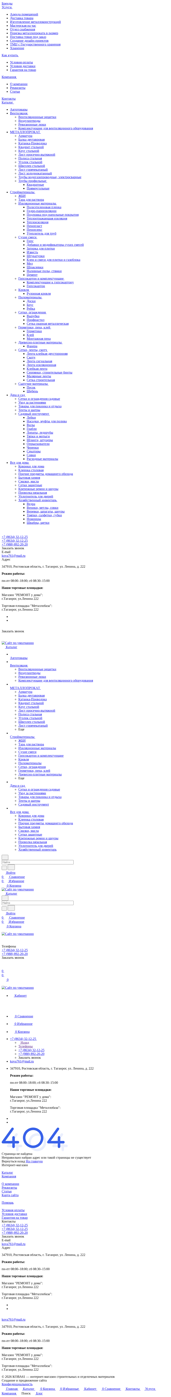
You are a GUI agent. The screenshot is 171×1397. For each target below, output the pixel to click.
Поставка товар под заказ (28, 37)
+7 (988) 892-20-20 (15, 544)
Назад (24, 1042)
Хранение (17, 48)
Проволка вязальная (32, 492)
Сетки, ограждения (32, 312)
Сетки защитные (30, 485)
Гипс (30, 241)
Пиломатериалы (30, 297)
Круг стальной (28, 151)
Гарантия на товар (23, 70)
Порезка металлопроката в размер (34, 33)
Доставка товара (21, 18)
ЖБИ (22, 196)
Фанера (32, 346)
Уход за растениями (32, 402)
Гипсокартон (36, 286)
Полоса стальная (30, 158)
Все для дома (19, 462)
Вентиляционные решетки (37, 117)
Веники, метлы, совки (42, 507)
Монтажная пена (39, 338)
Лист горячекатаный (33, 169)
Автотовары (19, 109)
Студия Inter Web (60, 1380)
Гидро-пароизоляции (42, 211)
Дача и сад (18, 395)
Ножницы (34, 519)
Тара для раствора (31, 199)
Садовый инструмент (34, 414)
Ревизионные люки (32, 124)
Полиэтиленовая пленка (44, 207)
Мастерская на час (23, 25)
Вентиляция (19, 113)
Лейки (31, 417)
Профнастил (35, 320)
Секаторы (34, 451)
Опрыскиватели (38, 444)
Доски (31, 301)
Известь (32, 252)
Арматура (25, 136)
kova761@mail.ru (13, 555)
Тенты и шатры (29, 410)
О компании (19, 84)
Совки (31, 455)
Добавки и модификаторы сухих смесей (55, 244)
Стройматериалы (22, 192)
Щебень (32, 391)
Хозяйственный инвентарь (37, 500)
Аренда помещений (24, 14)
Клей (30, 335)
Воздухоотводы (29, 121)
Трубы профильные (32, 181)
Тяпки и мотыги (38, 436)
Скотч (31, 357)
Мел (30, 263)
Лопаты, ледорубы (40, 432)
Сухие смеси (27, 237)
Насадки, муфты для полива (47, 421)
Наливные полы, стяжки (44, 271)
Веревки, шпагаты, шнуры (46, 511)
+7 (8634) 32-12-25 (15, 537)
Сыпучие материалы (33, 383)
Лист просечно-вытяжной (36, 154)
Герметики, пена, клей (34, 327)
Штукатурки (36, 256)
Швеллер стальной (31, 166)
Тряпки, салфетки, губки (44, 515)
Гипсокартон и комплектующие (41, 278)
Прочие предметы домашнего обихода (45, 474)
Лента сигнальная (39, 361)
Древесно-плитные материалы (40, 342)
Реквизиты (17, 88)
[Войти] (3, 967)
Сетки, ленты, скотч (33, 350)
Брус (30, 305)
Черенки (33, 447)
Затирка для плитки (41, 248)
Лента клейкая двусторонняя (47, 353)
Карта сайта (10, 1195)
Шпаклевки (35, 267)
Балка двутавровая (31, 139)
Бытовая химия (29, 477)
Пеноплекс (34, 229)
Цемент (32, 275)
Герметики (34, 331)
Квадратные (35, 184)
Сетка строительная (41, 380)
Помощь (8, 1202)
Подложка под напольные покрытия (53, 214)
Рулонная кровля (39, 293)
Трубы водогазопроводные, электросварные (49, 177)
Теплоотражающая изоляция (47, 218)
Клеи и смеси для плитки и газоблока (53, 259)
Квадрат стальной (31, 147)
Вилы (31, 425)
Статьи (15, 91)
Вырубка (33, 316)
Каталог (7, 1172)
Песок (31, 387)
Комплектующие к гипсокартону (50, 282)
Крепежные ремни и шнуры (38, 489)
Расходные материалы (42, 459)
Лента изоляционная (41, 365)
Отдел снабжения (22, 29)
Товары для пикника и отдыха (40, 406)
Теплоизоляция (37, 222)
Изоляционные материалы (37, 203)
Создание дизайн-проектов (29, 40)
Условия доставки (22, 66)
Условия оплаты (21, 62)
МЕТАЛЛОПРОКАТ (25, 132)
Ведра (31, 504)
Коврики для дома (31, 466)
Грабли (32, 429)
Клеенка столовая (31, 470)
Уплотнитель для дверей (35, 496)
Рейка (31, 308)
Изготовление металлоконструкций (35, 22)
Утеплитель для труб (41, 233)
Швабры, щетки (38, 522)
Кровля (24, 290)
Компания (9, 1176)
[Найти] (11, 867)
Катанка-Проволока (32, 143)
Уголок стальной (30, 162)
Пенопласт (34, 226)
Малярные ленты (39, 376)
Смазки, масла (28, 481)
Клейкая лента (37, 368)
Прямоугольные (38, 188)
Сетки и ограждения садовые (39, 398)
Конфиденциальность (17, 1384)
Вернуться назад (13, 1161)
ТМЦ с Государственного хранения (35, 44)
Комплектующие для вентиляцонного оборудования (55, 128)
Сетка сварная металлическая (48, 323)
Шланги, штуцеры (40, 440)
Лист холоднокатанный (35, 173)
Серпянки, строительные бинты (49, 372)
